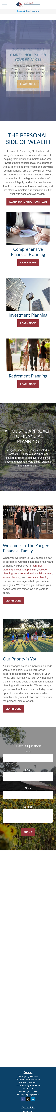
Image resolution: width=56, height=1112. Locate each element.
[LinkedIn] (33, 1099)
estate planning (11, 577)
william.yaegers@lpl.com (28, 1094)
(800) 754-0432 (33, 1079)
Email (28, 769)
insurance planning (38, 577)
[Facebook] (23, 1099)
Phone (28, 788)
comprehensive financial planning (33, 573)
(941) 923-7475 (31, 1076)
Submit (28, 832)
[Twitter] (28, 1099)
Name (28, 751)
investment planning (25, 569)
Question (28, 806)
